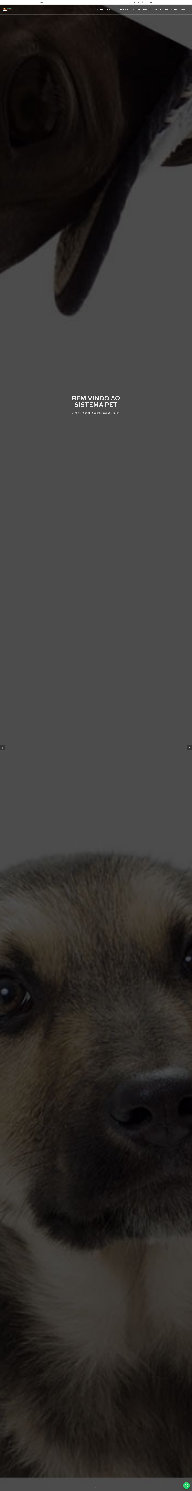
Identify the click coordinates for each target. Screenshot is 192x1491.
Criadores (99, 9)
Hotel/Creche (112, 9)
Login (42, 2)
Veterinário (147, 9)
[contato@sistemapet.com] (151, 2)
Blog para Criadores (168, 9)
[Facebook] (135, 2)
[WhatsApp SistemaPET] (186, 1485)
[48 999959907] (147, 2)
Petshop (136, 9)
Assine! (182, 9)
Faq (156, 9)
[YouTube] (143, 2)
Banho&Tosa (125, 9)
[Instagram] (139, 2)
